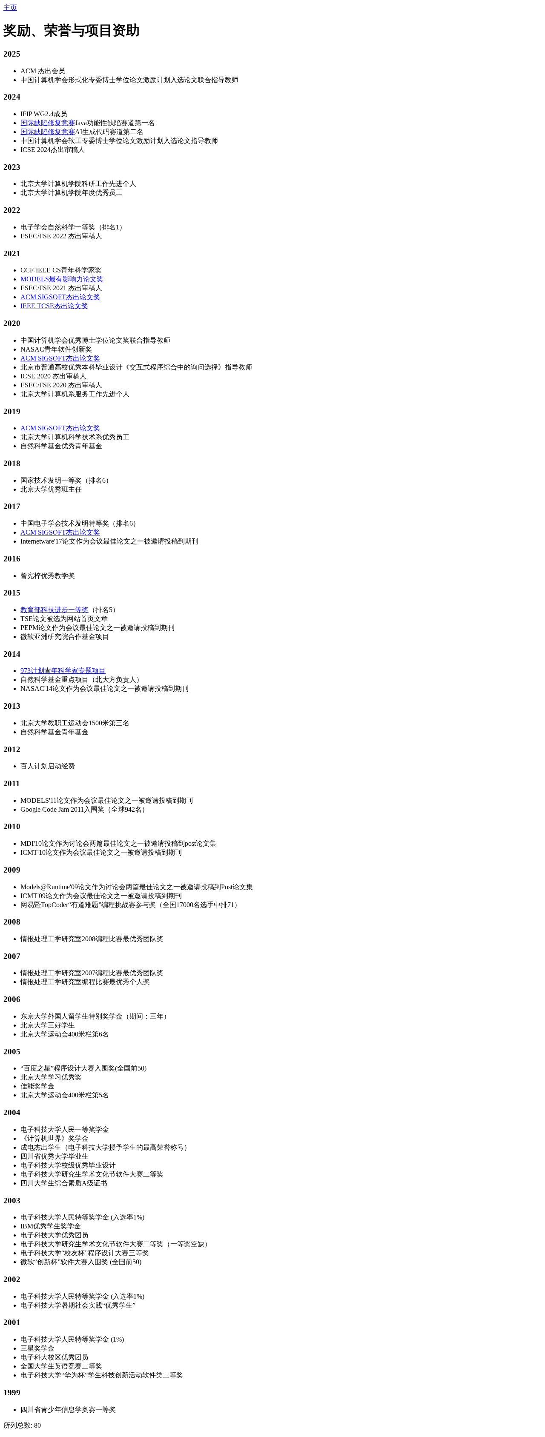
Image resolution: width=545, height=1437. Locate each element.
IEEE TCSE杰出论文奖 (54, 305)
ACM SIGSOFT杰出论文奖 (60, 297)
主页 (10, 7)
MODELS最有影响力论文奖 (61, 279)
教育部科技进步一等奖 (54, 609)
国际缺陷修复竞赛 (47, 122)
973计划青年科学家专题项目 (63, 670)
